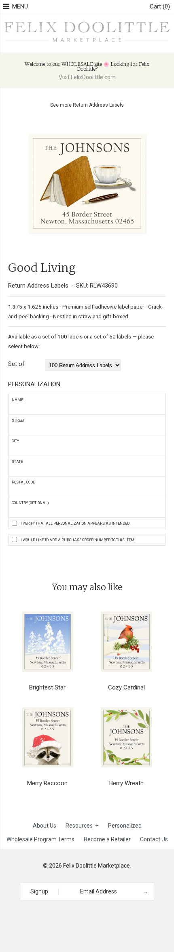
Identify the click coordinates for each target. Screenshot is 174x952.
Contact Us (154, 839)
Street (18, 420)
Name (17, 400)
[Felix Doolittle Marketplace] (87, 22)
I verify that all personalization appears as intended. (75, 523)
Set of (16, 364)
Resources (82, 825)
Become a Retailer (107, 839)
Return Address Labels (98, 105)
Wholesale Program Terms (40, 839)
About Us (44, 825)
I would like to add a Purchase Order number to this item (77, 540)
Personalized (125, 825)
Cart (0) (160, 6)
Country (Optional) (30, 503)
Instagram (84, 915)
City (15, 441)
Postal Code (23, 482)
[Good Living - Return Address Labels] (87, 126)
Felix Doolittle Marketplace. (97, 865)
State (17, 462)
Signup (39, 891)
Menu (20, 6)
